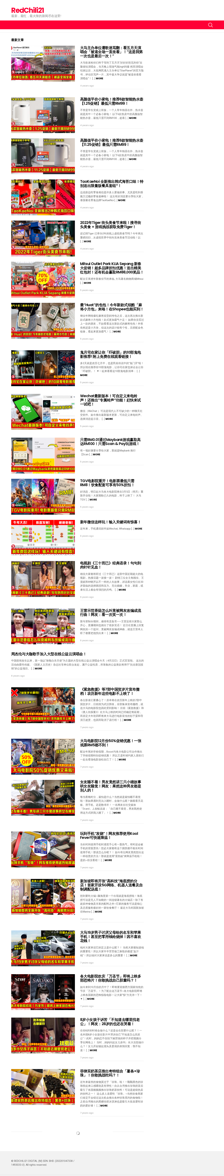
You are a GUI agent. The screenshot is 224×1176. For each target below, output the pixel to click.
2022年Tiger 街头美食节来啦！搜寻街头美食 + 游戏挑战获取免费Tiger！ (110, 224)
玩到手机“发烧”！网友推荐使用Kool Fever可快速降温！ (109, 835)
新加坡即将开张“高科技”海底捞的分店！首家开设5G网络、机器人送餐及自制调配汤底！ (111, 885)
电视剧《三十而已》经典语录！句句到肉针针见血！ (110, 565)
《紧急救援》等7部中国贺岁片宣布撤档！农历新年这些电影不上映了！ (109, 691)
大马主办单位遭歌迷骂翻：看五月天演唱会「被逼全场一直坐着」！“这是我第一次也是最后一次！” (111, 51)
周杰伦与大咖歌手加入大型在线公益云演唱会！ (48, 653)
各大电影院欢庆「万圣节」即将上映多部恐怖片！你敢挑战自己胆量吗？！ (110, 978)
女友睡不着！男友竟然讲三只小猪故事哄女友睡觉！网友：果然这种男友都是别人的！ (110, 786)
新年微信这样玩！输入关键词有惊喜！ (110, 521)
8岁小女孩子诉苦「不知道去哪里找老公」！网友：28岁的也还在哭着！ (110, 1021)
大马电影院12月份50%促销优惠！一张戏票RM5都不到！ (110, 742)
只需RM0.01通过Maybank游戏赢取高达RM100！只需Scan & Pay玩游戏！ (110, 441)
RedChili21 (27, 10)
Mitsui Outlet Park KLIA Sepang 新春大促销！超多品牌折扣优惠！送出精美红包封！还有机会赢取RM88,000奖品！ (112, 267)
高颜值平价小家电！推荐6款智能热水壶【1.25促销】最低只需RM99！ (111, 101)
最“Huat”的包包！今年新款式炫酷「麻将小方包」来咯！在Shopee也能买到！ (112, 307)
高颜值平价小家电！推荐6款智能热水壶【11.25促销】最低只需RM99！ (111, 142)
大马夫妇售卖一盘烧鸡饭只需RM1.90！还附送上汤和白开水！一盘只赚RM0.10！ (111, 1130)
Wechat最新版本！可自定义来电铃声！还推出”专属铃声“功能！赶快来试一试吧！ (110, 400)
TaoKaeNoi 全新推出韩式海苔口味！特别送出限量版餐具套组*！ (111, 183)
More (99, 78)
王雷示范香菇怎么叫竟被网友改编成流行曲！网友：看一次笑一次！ (110, 612)
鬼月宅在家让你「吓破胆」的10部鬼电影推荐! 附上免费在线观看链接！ (110, 354)
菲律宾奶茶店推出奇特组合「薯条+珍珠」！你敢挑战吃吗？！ (110, 1073)
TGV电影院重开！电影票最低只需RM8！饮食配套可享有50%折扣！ (107, 483)
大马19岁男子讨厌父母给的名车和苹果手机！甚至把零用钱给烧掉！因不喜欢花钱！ (110, 936)
